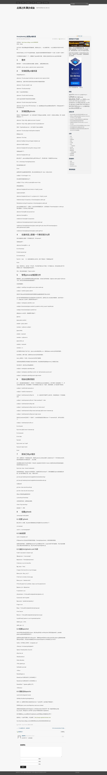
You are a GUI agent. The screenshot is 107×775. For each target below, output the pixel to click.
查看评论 (56, 38)
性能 (86, 104)
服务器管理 (73, 152)
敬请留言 (39, 2)
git (23, 724)
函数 (84, 102)
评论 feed (72, 164)
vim (78, 101)
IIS (86, 94)
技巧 (89, 104)
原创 (71, 141)
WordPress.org (73, 166)
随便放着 (72, 155)
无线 (75, 106)
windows (83, 101)
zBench (36, 772)
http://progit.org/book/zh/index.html (43, 717)
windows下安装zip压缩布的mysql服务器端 (79, 119)
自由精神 (72, 153)
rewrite (81, 99)
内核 (82, 102)
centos (76, 94)
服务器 (29, 724)
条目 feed (72, 162)
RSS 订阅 (80, 36)
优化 (79, 102)
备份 (74, 104)
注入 (81, 106)
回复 (63, 736)
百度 (83, 106)
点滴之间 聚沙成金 (26, 7)
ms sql (77, 97)
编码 (70, 108)
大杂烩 (71, 142)
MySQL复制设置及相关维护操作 (77, 120)
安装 (84, 104)
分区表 (86, 102)
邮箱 (40, 761)
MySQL (28, 2)
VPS (33, 2)
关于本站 (46, 2)
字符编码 (77, 104)
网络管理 (72, 150)
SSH (76, 101)
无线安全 (73, 145)
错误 (81, 108)
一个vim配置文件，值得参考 (23, 728)
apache (71, 94)
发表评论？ (20, 731)
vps (80, 101)
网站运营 (73, 108)
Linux (18, 2)
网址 (40, 764)
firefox (79, 94)
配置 (32, 724)
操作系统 (71, 106)
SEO (84, 99)
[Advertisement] (53, 23)
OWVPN (23, 735)
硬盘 (88, 106)
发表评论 (62, 38)
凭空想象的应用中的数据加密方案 (77, 127)
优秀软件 (72, 139)
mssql (81, 97)
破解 (85, 106)
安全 (81, 104)
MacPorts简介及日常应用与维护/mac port (78, 114)
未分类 (19, 724)
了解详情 (81, 87)
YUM (76, 102)
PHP (23, 2)
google (82, 94)
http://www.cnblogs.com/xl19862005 (30, 42)
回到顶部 (77, 772)
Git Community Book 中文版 (58, 728)
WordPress (41, 772)
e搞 (71, 136)
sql (86, 99)
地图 (71, 104)
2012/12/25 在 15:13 (30, 735)
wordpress (72, 102)
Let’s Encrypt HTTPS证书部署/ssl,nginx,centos (80, 125)
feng (21, 38)
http (85, 94)
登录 (71, 161)
